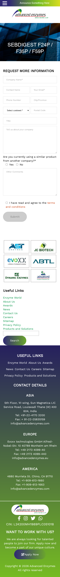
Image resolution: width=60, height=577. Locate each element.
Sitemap (8, 321)
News (6, 309)
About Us (9, 301)
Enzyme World (12, 297)
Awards (8, 305)
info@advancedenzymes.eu (30, 458)
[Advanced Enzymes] (30, 12)
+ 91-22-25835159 (33, 419)
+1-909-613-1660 (33, 480)
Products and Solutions (18, 328)
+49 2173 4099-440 (33, 453)
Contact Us (10, 313)
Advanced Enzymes (42, 566)
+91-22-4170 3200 (33, 415)
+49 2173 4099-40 (33, 449)
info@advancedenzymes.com (30, 423)
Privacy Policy (12, 324)
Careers (8, 317)
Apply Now (31, 554)
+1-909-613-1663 (33, 484)
